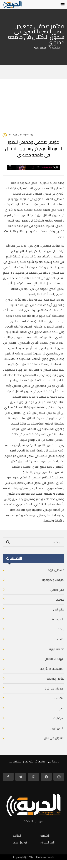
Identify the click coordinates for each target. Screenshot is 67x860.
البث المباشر (47, 842)
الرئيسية (54, 47)
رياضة (61, 629)
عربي (61, 708)
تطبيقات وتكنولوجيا (53, 579)
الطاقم (17, 835)
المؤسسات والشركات (52, 668)
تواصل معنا (20, 842)
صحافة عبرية (56, 649)
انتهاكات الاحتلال (54, 658)
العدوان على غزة (54, 688)
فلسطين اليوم (56, 570)
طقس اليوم (57, 728)
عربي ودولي (57, 589)
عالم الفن (58, 609)
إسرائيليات (58, 718)
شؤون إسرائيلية (55, 678)
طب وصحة (58, 619)
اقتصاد (60, 639)
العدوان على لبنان (54, 738)
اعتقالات (59, 698)
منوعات (60, 599)
